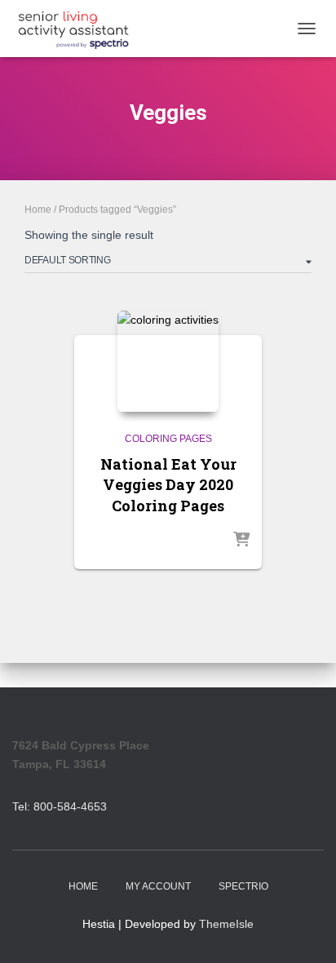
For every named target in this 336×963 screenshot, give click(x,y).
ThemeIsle (226, 923)
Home (37, 209)
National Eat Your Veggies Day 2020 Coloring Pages (168, 484)
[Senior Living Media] (79, 28)
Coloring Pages (168, 438)
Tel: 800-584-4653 (59, 806)
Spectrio (243, 886)
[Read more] (241, 540)
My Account (158, 886)
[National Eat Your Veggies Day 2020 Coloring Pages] (168, 361)
